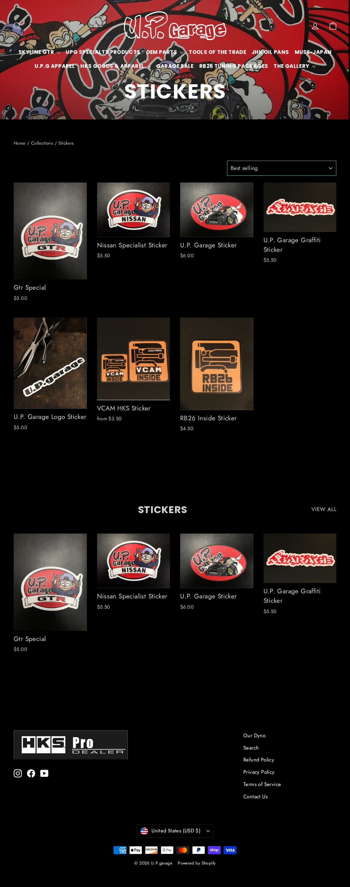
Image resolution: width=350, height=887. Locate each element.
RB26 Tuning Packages (276, 66)
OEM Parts (180, 52)
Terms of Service (262, 784)
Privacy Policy (259, 772)
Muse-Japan (53, 66)
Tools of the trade (236, 52)
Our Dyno (254, 735)
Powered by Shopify (196, 863)
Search (251, 748)
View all (323, 509)
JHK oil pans (289, 52)
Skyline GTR (55, 52)
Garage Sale (217, 66)
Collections (42, 143)
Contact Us (255, 796)
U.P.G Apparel (97, 66)
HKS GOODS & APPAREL (155, 66)
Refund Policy (258, 760)
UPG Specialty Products (121, 52)
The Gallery (169, 80)
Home (20, 143)
